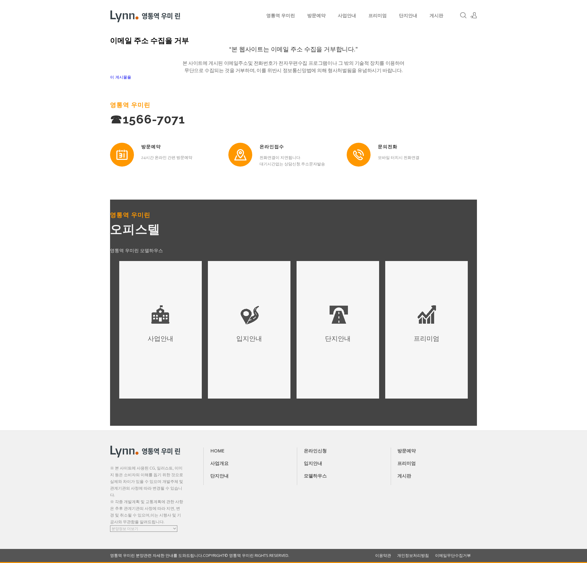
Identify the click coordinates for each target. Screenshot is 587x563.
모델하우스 (315, 476)
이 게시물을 (120, 77)
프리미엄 (377, 15)
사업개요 (219, 463)
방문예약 (316, 15)
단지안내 (408, 15)
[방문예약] (122, 155)
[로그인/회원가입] (473, 15)
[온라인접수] (240, 155)
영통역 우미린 (280, 15)
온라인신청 (315, 450)
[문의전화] (359, 155)
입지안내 (313, 463)
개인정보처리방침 (413, 555)
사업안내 (347, 15)
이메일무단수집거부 (453, 555)
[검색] (463, 15)
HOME (217, 450)
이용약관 (383, 555)
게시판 (436, 15)
